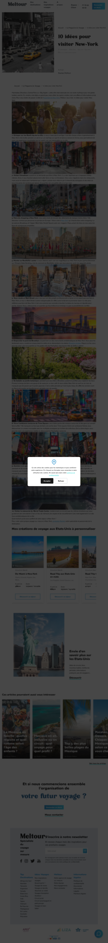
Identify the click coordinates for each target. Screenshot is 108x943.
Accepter (47, 481)
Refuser (61, 481)
